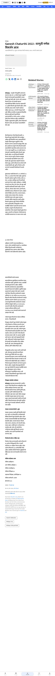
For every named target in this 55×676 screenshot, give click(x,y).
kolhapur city (9, 522)
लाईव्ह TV (39, 674)
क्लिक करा (12, 494)
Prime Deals (41, 2)
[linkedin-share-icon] (15, 80)
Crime (32, 7)
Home (5, 674)
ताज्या (14, 7)
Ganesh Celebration (11, 518)
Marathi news (14, 497)
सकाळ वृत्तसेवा (8, 71)
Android (22, 511)
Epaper (9, 7)
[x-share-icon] (9, 80)
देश (19, 7)
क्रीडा (27, 7)
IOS (6, 512)
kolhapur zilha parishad (12, 525)
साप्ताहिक (39, 7)
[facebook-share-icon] (12, 80)
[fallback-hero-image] (32, 85)
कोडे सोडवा (16, 488)
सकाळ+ (50, 674)
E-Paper (15, 674)
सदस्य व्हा (12, 485)
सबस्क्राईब (27, 674)
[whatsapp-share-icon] (6, 80)
